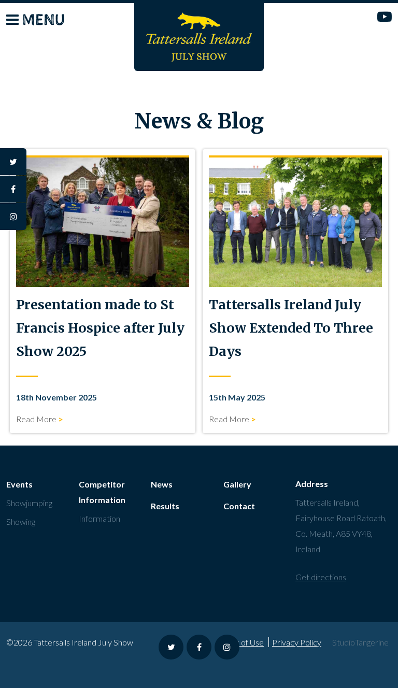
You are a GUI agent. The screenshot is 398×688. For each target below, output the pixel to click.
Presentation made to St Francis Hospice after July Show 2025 (100, 328)
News (162, 484)
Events (19, 484)
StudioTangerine (360, 642)
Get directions (320, 577)
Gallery (237, 484)
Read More (36, 419)
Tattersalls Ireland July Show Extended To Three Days (291, 328)
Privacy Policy (296, 642)
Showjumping (29, 503)
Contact (239, 506)
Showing (20, 521)
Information (99, 518)
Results (165, 506)
